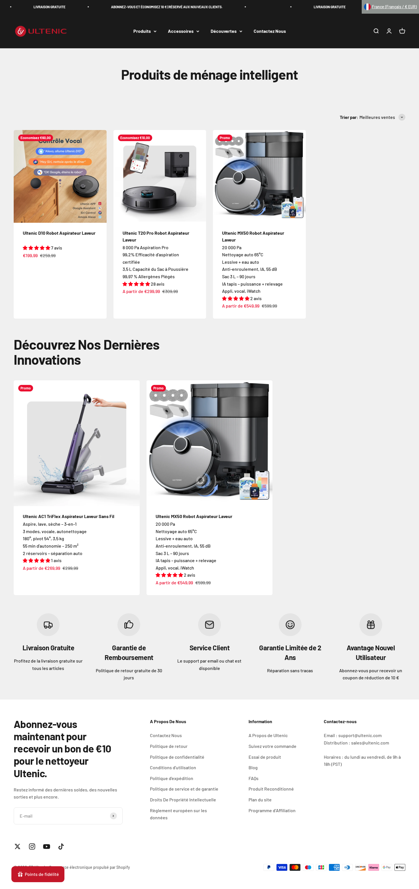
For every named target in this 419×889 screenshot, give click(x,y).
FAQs (254, 778)
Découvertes (224, 31)
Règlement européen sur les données (178, 814)
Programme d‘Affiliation (272, 810)
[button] (390, 7)
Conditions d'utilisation (173, 767)
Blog (253, 767)
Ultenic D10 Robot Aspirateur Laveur (59, 233)
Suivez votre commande (272, 746)
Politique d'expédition (171, 778)
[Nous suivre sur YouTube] (46, 846)
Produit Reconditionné (271, 788)
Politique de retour (169, 746)
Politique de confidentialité (177, 757)
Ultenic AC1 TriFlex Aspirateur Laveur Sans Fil (68, 516)
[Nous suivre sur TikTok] (61, 846)
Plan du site (260, 799)
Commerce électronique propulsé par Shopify (89, 867)
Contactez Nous (270, 31)
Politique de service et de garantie (184, 788)
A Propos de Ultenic (268, 735)
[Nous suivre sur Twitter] (17, 846)
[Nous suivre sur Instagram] (32, 846)
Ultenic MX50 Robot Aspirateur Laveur (194, 516)
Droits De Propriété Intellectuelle (183, 799)
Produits (142, 31)
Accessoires (181, 31)
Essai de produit (265, 757)
